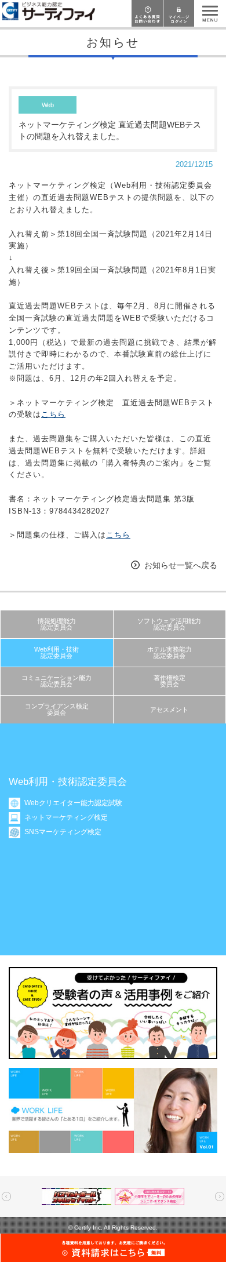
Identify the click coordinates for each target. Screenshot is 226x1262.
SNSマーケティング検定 (62, 832)
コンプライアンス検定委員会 (57, 709)
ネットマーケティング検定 (66, 817)
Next (219, 1196)
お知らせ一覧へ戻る (180, 565)
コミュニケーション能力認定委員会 (56, 681)
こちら (53, 414)
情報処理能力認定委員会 (57, 624)
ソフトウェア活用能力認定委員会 (169, 624)
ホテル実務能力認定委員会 (169, 652)
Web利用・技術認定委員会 (56, 652)
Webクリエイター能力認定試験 (73, 803)
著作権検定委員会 (169, 681)
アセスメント (169, 709)
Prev (6, 1196)
